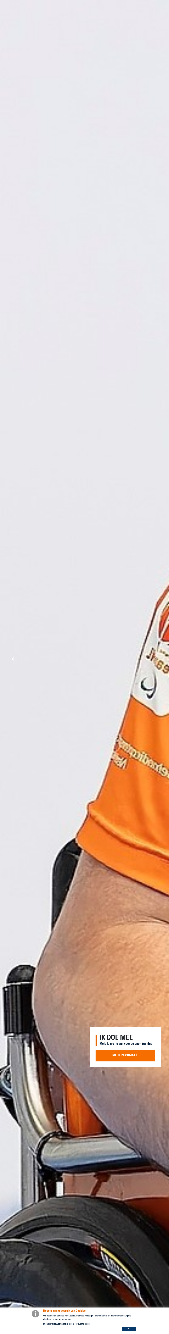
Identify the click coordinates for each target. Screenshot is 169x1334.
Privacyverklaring (58, 1324)
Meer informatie (125, 1055)
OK (129, 1329)
